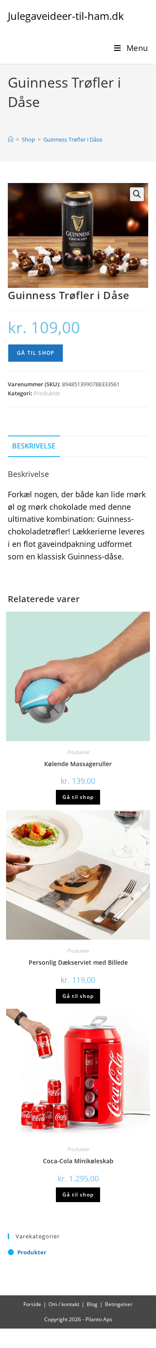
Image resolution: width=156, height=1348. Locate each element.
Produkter (47, 393)
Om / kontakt (64, 1304)
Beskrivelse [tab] (33, 446)
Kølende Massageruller (78, 764)
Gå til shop (35, 353)
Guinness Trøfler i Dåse (72, 139)
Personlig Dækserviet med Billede (78, 962)
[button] (137, 194)
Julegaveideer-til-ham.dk (66, 16)
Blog (92, 1304)
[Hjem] (10, 139)
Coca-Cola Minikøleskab (78, 1161)
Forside (32, 1304)
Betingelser (119, 1304)
